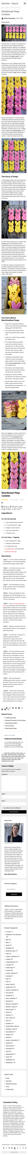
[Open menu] (25, 3)
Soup (7, 1051)
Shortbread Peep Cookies (7, 761)
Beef (7, 939)
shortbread (16, 437)
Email (3, 801)
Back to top (14, 1152)
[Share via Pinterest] (16, 708)
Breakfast (8, 948)
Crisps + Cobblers (11, 973)
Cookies (8, 970)
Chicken (8, 959)
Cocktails (8, 965)
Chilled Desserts (10, 962)
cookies (10, 433)
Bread (7, 945)
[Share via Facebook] (7, 708)
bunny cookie (19, 753)
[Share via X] (10, 708)
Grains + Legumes (11, 990)
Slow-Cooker (9, 1046)
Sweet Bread (9, 1054)
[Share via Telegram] (2, 709)
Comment (4, 774)
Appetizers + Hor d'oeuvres (13, 934)
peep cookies (17, 757)
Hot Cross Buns (9, 725)
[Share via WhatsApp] (23, 708)
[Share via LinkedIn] (13, 708)
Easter (24, 72)
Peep (7, 180)
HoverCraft (23, 1144)
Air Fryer (8, 931)
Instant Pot (9, 995)
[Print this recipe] (14, 502)
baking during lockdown (10, 753)
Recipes (8, 1034)
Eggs (7, 979)
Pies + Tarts (9, 1018)
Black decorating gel (11, 551)
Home (7, 1078)
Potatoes (8, 1023)
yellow (12, 549)
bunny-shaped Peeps (15, 363)
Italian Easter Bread (11, 728)
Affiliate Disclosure (11, 1084)
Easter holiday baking (16, 756)
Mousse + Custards (11, 1004)
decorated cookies (12, 754)
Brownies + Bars (10, 951)
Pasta (7, 1012)
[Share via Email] (19, 708)
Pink (6, 549)
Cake (7, 953)
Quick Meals (9, 1032)
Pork (7, 1020)
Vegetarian (9, 1062)
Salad (7, 1037)
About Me (8, 1081)
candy (14, 72)
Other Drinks (9, 1009)
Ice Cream (9, 992)
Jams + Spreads (10, 998)
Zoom (3, 47)
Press (7, 1086)
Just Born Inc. (5, 243)
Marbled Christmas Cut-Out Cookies (15, 720)
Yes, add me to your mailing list (11, 808)
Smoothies (9, 1048)
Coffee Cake (9, 967)
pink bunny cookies (16, 759)
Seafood (8, 1043)
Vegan (7, 1057)
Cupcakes (8, 976)
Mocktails (8, 1001)
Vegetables (9, 1059)
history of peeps (9, 757)
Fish (7, 981)
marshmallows (17, 130)
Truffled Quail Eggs (10, 717)
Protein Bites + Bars (11, 1026)
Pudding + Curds (10, 1029)
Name (3, 794)
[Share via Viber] (9, 709)
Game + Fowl (9, 984)
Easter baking (21, 754)
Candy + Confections (11, 956)
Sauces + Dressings (11, 1040)
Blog (7, 942)
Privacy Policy (10, 1089)
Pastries (8, 1015)
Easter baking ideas (6, 756)
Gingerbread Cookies (11, 723)
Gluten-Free (9, 987)
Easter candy (14, 56)
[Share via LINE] (6, 709)
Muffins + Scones (11, 1006)
